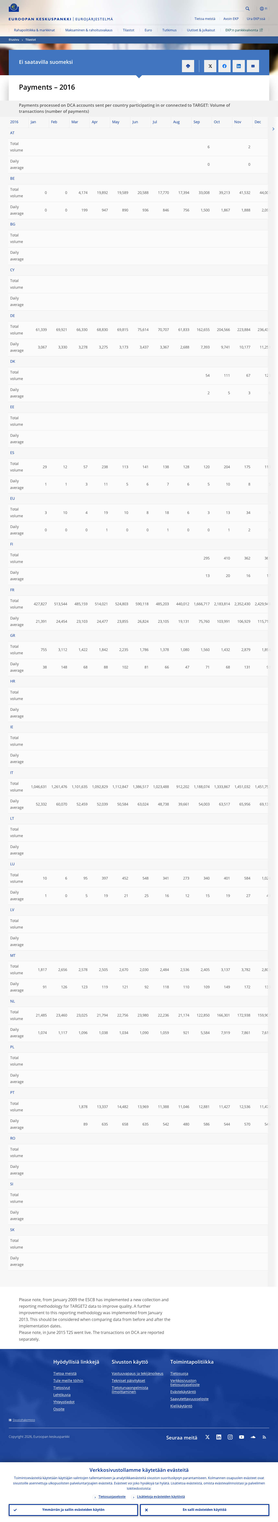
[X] (207, 1437)
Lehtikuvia (62, 1395)
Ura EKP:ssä (256, 19)
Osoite (59, 1409)
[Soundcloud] (253, 1437)
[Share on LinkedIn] (239, 66)
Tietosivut (61, 1388)
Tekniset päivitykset (128, 1381)
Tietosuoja (179, 1374)
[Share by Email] (253, 66)
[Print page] (188, 66)
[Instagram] (230, 1437)
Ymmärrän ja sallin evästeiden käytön (73, 1510)
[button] (255, 8)
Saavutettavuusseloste (189, 1399)
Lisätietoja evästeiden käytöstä (161, 1497)
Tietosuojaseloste (112, 1497)
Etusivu (14, 39)
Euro (148, 30)
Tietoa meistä (205, 19)
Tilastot (128, 30)
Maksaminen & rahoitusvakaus (89, 30)
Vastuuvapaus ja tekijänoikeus (137, 1374)
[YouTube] (241, 1437)
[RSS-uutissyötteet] (264, 1437)
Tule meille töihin (68, 1381)
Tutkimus (169, 30)
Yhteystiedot (63, 1402)
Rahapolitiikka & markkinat (34, 30)
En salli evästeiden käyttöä (205, 1510)
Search (247, 8)
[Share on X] (210, 66)
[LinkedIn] (219, 1437)
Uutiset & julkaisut (201, 30)
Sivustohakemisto (24, 1420)
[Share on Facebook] (224, 66)
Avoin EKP (231, 19)
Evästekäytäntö (183, 1392)
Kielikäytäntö (181, 1406)
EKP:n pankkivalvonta (241, 30)
